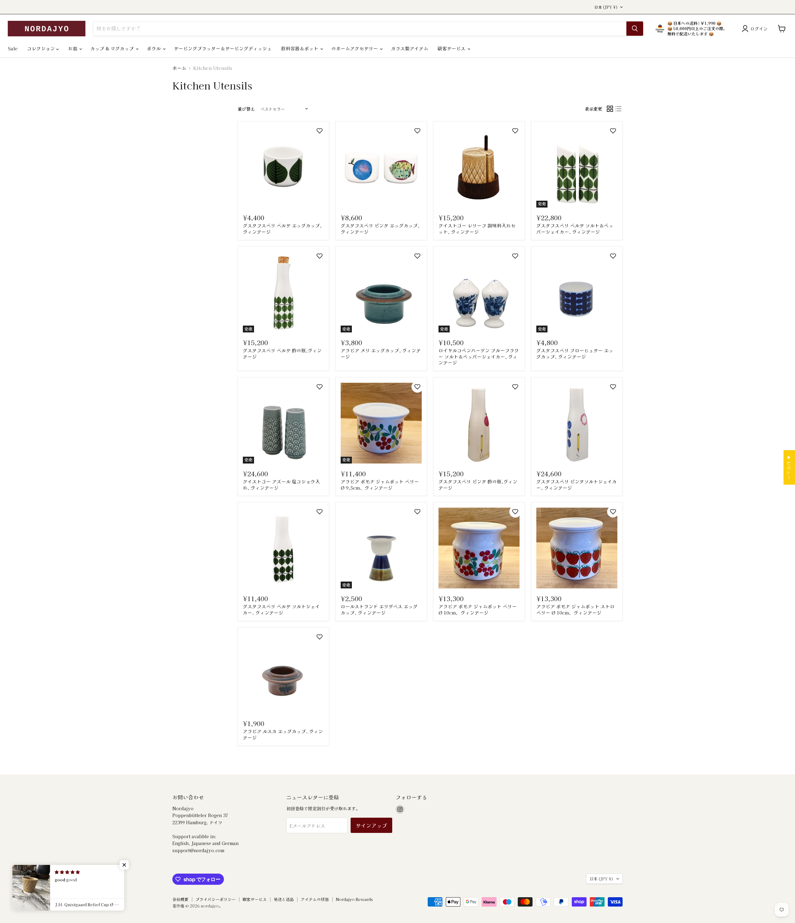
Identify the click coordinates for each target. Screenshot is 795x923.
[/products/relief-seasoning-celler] (479, 167)
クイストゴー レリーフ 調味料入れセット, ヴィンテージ (477, 228)
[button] (319, 131)
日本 (606, 7)
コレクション (41, 48)
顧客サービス (452, 48)
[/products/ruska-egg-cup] (283, 673)
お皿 (73, 48)
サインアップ (371, 825)
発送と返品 (284, 899)
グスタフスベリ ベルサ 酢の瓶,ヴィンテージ (282, 353)
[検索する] (634, 28)
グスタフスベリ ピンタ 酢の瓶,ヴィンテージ (477, 484)
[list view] (618, 109)
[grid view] (610, 109)
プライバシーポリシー (215, 899)
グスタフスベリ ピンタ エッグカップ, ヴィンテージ (380, 228)
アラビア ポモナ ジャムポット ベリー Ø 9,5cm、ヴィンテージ (380, 484)
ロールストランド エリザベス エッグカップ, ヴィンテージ (379, 609)
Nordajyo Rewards (354, 899)
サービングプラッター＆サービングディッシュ (223, 48)
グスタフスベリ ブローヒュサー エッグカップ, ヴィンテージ (574, 353)
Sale (13, 48)
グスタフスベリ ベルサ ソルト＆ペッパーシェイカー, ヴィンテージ (574, 228)
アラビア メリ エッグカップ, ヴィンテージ (381, 353)
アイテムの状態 (315, 899)
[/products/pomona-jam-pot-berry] (479, 548)
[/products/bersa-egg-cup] (283, 167)
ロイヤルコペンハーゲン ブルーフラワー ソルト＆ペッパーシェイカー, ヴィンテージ (478, 356)
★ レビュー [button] (789, 467)
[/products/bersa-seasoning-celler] (283, 548)
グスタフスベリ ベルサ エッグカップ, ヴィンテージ (282, 228)
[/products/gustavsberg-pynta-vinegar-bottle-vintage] (479, 423)
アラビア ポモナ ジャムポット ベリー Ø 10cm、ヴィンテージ (477, 609)
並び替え (246, 108)
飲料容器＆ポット (300, 48)
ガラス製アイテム (409, 48)
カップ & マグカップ (112, 48)
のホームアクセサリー (355, 48)
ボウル (154, 48)
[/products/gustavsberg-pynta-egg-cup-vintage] (381, 167)
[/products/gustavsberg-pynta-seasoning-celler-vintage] (576, 423)
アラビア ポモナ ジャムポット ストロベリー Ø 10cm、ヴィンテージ (575, 609)
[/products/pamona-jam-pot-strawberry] (576, 548)
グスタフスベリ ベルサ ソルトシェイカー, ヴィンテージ (281, 609)
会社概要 (180, 899)
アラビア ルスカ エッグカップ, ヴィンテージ (283, 734)
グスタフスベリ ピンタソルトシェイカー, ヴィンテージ (576, 484)
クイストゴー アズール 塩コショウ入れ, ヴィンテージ (281, 484)
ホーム (179, 68)
